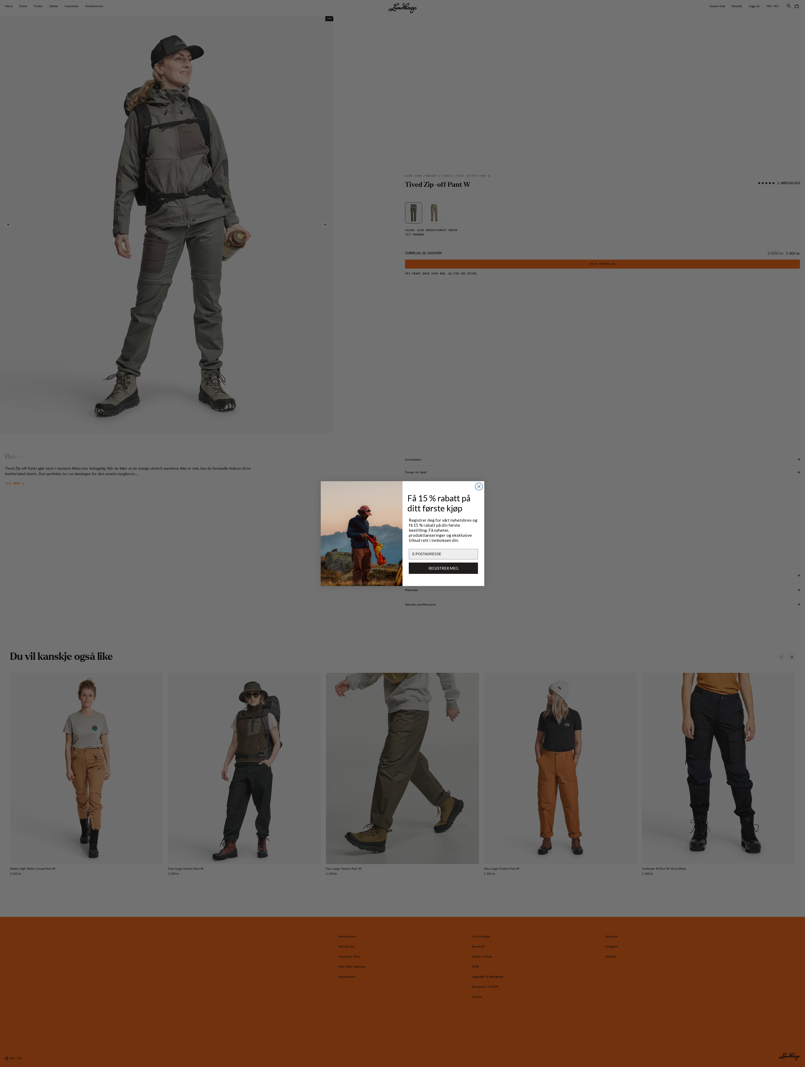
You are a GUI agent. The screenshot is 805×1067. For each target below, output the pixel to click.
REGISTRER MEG (443, 568)
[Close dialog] (479, 486)
